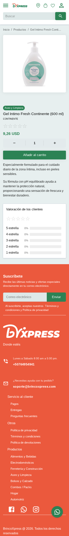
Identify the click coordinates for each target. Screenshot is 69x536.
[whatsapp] (57, 512)
